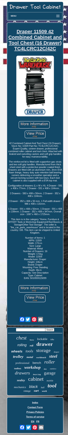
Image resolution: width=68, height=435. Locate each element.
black (33, 387)
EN (32, 421)
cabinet (35, 379)
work (44, 391)
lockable (42, 339)
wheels (16, 351)
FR (37, 421)
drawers (22, 372)
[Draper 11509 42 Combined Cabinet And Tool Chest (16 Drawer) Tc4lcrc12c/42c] (35, 86)
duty (45, 369)
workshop (32, 367)
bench (37, 362)
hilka (52, 339)
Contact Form (35, 407)
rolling (22, 345)
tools (29, 351)
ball (42, 387)
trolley (18, 356)
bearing (37, 375)
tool (52, 386)
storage (43, 350)
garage (50, 373)
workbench (41, 357)
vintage (27, 391)
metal (30, 357)
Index (35, 402)
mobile (50, 380)
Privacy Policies (35, 412)
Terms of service (35, 416)
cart (36, 390)
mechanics (20, 387)
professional (22, 362)
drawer (44, 344)
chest (21, 338)
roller (49, 361)
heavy (32, 340)
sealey (21, 380)
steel (53, 356)
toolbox (17, 368)
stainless (53, 368)
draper (56, 352)
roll (31, 345)
